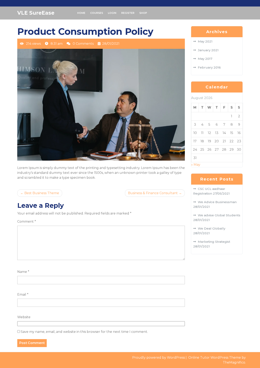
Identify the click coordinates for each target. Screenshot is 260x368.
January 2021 (208, 50)
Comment (26, 221)
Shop (143, 12)
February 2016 (209, 67)
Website (23, 317)
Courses (96, 12)
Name (23, 272)
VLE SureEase (35, 13)
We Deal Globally (211, 228)
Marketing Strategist (214, 242)
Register (127, 12)
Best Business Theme (41, 193)
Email (22, 294)
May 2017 (205, 59)
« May (195, 165)
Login (112, 12)
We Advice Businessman (217, 202)
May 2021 (205, 41)
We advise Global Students (219, 215)
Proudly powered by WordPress (159, 357)
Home (81, 12)
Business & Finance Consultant (153, 193)
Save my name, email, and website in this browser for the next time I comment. (84, 332)
